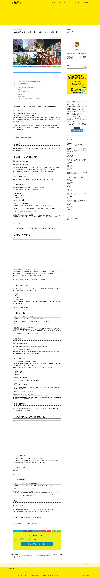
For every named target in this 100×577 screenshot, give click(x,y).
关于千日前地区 (21, 96)
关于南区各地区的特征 (23, 83)
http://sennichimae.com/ (27, 488)
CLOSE (56, 77)
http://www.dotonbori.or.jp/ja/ (28, 211)
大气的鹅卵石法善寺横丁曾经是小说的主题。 (31, 98)
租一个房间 (77, 2)
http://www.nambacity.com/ (26, 391)
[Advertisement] (50, 15)
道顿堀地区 (20, 85)
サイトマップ (25, 575)
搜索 (68, 65)
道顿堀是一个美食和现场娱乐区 (29, 87)
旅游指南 (86, 2)
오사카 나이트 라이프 (17, 29)
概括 (19, 101)
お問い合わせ (50, 575)
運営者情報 (44, 575)
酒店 (60, 2)
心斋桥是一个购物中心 (27, 91)
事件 (71, 2)
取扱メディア (70, 219)
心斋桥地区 (20, 89)
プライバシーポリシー (16, 575)
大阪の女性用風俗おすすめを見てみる (37, 544)
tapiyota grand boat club (73, 218)
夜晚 (65, 2)
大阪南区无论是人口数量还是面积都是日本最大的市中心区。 (32, 81)
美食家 (53, 2)
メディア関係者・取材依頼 (35, 575)
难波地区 (20, 94)
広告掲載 (56, 575)
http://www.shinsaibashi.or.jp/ (30, 324)
